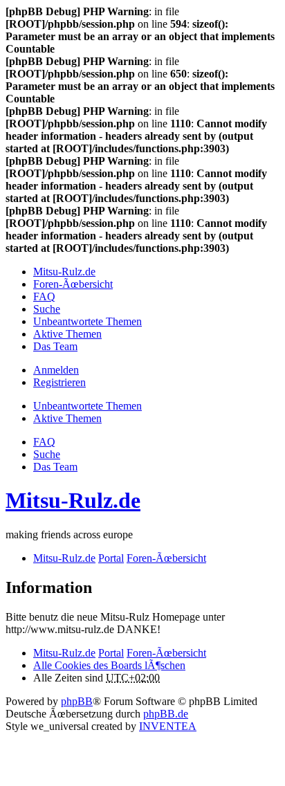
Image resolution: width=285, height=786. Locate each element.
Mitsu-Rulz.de (73, 500)
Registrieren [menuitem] (59, 382)
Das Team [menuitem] (55, 346)
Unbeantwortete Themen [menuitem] (87, 321)
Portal (111, 558)
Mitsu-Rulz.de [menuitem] (64, 271)
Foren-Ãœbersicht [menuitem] (73, 284)
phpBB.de (165, 714)
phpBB (77, 701)
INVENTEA (167, 726)
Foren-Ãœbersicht (166, 653)
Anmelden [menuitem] (56, 370)
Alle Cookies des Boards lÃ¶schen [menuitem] (109, 665)
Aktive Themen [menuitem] (67, 334)
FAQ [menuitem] (44, 296)
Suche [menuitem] (46, 309)
